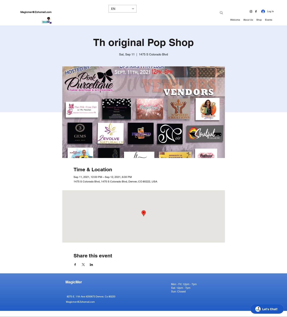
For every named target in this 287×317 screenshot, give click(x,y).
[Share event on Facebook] (75, 264)
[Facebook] (256, 11)
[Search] (221, 12)
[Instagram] (251, 11)
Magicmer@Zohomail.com (35, 12)
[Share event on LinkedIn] (91, 264)
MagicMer (73, 282)
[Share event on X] (83, 264)
